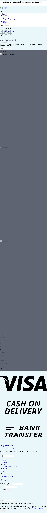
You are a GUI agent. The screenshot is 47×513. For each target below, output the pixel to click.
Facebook (2, 352)
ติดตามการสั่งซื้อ (4, 343)
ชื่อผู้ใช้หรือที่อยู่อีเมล (5, 484)
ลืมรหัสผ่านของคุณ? (5, 493)
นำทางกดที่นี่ (5, 241)
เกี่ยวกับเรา (5, 15)
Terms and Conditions (8, 445)
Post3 (4, 367)
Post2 (4, 368)
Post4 (4, 365)
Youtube (2, 360)
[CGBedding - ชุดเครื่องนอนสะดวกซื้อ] (3, 8)
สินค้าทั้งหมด (5, 16)
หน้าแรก (4, 14)
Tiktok (1, 357)
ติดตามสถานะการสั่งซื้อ (11, 19)
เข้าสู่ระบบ (8, 490)
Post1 (4, 370)
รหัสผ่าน (2, 487)
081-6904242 (5, 147)
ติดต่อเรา (4, 22)
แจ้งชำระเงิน (5, 18)
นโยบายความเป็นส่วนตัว (37, 508)
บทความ (4, 21)
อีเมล (1, 500)
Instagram (2, 355)
